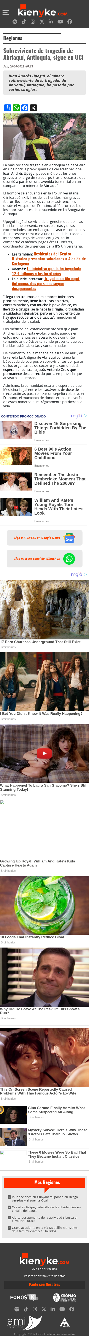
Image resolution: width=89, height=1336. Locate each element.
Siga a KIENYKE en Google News (37, 538)
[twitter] (42, 22)
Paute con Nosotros (44, 1285)
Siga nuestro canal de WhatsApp (37, 558)
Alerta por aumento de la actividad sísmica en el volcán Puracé (45, 1219)
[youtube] (60, 22)
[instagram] (33, 22)
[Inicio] (42, 11)
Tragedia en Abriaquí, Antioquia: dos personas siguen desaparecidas (46, 284)
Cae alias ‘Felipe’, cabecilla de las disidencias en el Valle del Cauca (46, 1209)
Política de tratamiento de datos (44, 1276)
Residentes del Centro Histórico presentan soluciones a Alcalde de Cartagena (49, 259)
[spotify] (15, 22)
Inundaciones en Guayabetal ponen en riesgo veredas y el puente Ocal (45, 1198)
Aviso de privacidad (44, 1269)
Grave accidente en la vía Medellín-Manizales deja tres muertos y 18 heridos (45, 1229)
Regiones (12, 38)
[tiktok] (24, 22)
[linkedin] (51, 22)
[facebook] (69, 22)
